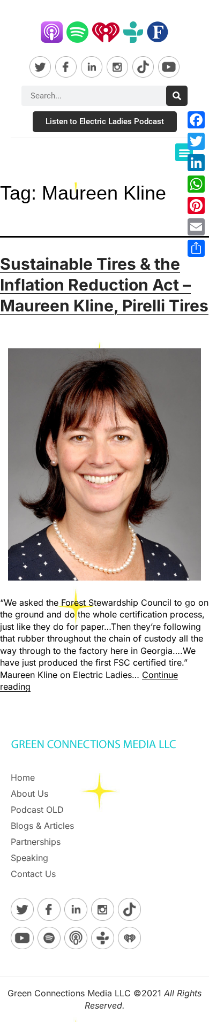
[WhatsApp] (196, 184)
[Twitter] (196, 141)
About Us (29, 793)
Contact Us (33, 873)
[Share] (196, 248)
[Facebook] (196, 120)
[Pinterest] (196, 205)
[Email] (196, 227)
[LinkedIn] (196, 162)
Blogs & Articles (42, 825)
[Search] (177, 96)
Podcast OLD (37, 809)
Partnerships (36, 841)
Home (23, 777)
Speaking (29, 857)
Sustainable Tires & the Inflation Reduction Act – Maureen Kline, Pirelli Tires (104, 284)
